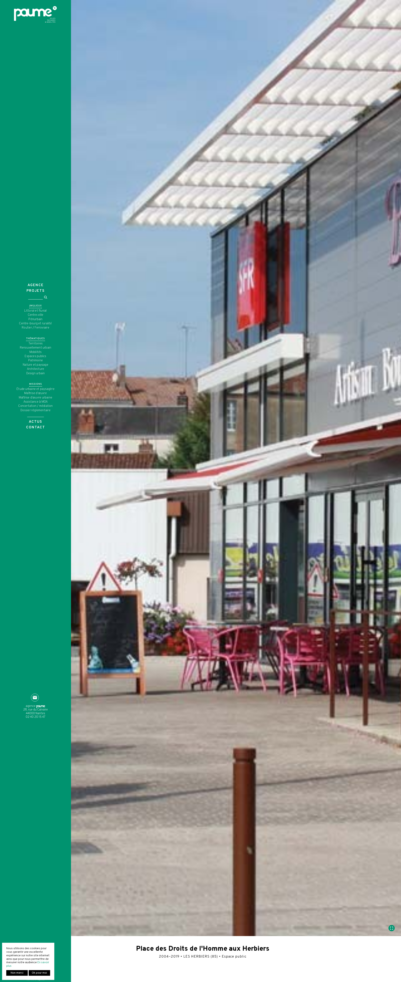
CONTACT (35, 427)
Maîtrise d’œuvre (35, 393)
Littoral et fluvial (35, 311)
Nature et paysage (35, 365)
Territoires (35, 344)
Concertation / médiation (35, 406)
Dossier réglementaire (35, 410)
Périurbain (35, 319)
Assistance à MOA (35, 402)
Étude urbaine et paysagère (35, 389)
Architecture (35, 369)
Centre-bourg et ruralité (35, 324)
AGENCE (36, 285)
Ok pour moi (39, 973)
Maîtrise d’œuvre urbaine (35, 398)
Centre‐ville (35, 315)
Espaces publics (35, 356)
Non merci (17, 973)
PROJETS (36, 291)
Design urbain (35, 374)
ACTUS (35, 422)
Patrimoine (35, 361)
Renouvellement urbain (35, 348)
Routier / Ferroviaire (35, 328)
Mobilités (35, 352)
